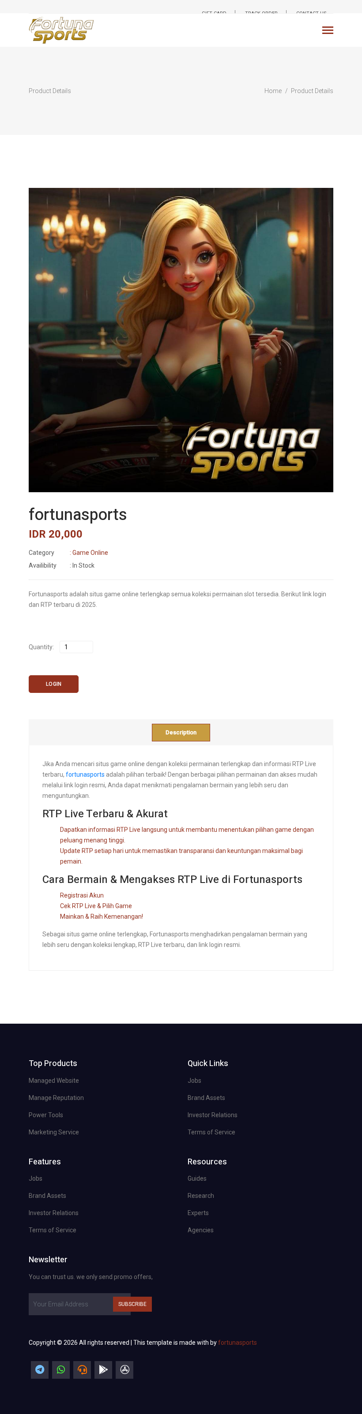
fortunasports (85, 774)
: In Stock (61, 565)
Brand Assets (206, 1097)
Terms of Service (211, 1132)
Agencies (201, 1230)
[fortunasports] (40, 1370)
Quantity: (41, 647)
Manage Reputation (56, 1097)
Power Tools (46, 1114)
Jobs (194, 1080)
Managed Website (54, 1080)
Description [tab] (181, 732)
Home (273, 90)
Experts (198, 1212)
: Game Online (68, 552)
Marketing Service (54, 1132)
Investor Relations (213, 1114)
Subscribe (132, 1304)
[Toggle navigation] (327, 31)
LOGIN (53, 684)
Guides (197, 1178)
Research (201, 1195)
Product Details (312, 90)
